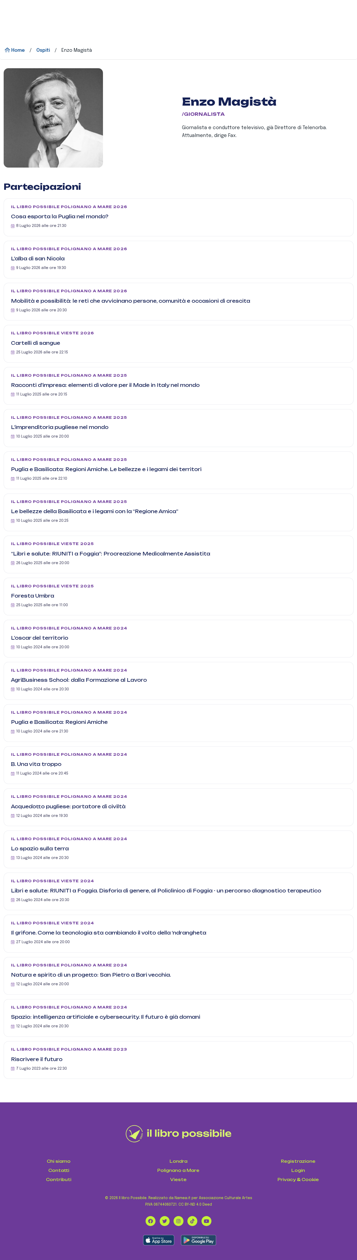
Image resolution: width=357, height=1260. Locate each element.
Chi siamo (59, 1161)
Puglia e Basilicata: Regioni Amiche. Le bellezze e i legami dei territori (106, 469)
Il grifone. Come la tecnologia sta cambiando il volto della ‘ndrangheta (108, 933)
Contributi (58, 1179)
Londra (178, 1161)
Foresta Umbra (32, 596)
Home (17, 50)
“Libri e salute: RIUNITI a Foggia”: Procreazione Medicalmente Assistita (110, 554)
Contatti (58, 1170)
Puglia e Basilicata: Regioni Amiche (59, 722)
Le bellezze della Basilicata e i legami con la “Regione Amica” (94, 511)
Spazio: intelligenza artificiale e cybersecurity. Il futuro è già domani (105, 1017)
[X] (165, 1221)
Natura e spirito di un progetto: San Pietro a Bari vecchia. (91, 975)
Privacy (287, 1179)
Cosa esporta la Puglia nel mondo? (59, 216)
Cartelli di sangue (35, 343)
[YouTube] (206, 1221)
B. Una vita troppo (36, 764)
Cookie (310, 1179)
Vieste (178, 1179)
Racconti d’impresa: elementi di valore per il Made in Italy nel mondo (105, 385)
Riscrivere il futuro (36, 1059)
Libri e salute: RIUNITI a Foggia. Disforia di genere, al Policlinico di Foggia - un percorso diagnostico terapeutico (166, 891)
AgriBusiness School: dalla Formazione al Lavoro (79, 680)
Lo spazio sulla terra (40, 848)
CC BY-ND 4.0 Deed (195, 1204)
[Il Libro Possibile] (178, 1133)
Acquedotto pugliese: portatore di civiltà (68, 806)
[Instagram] (178, 1221)
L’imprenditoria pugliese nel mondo (59, 427)
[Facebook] (151, 1221)
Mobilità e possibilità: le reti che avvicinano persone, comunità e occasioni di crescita (130, 301)
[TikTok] (192, 1221)
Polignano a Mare (178, 1170)
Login (298, 1170)
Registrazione (298, 1161)
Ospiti (43, 50)
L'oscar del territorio (39, 638)
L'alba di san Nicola (38, 258)
